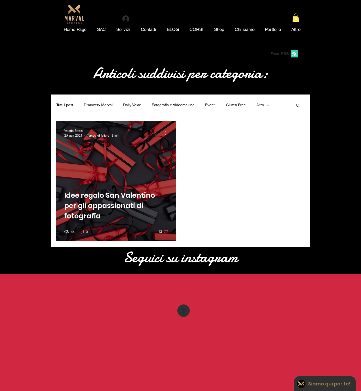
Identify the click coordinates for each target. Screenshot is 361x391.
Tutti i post (64, 105)
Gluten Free (236, 105)
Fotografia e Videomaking (173, 105)
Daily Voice (132, 105)
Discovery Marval (98, 105)
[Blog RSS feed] (294, 54)
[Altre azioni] (167, 133)
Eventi (210, 105)
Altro (260, 105)
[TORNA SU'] (183, 310)
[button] (295, 18)
